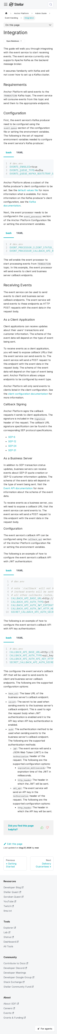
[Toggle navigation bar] (6, 4)
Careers (8, 1008)
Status (7, 937)
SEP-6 (11, 437)
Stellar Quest (11, 892)
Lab (6, 932)
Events (7, 1013)
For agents (46, 1028)
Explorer (8, 927)
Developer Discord (14, 968)
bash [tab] (9, 152)
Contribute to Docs (14, 963)
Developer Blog (12, 887)
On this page (12, 25)
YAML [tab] (19, 152)
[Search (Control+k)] (50, 4)
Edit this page (14, 843)
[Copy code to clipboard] (50, 163)
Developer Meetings (15, 972)
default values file (28, 190)
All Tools (8, 946)
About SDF (10, 1003)
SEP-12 (12, 441)
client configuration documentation (28, 393)
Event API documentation (18, 488)
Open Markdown (12, 41)
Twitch (7, 906)
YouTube (8, 901)
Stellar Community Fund (17, 986)
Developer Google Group (18, 977)
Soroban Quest (12, 896)
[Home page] (6, 13)
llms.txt (8, 910)
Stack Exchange (13, 982)
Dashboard (10, 941)
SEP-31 (12, 450)
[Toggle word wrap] (44, 163)
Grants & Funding (13, 1017)
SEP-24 (12, 445)
